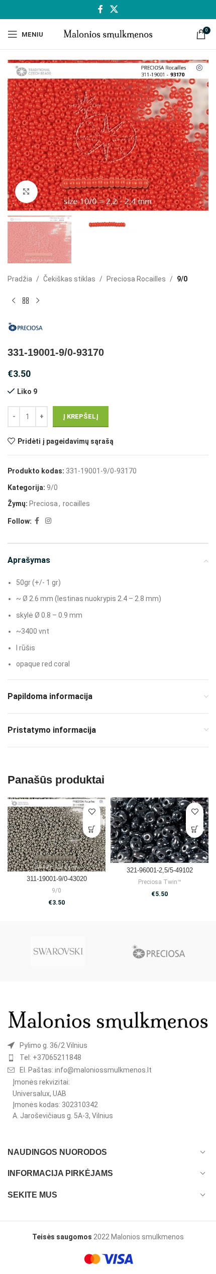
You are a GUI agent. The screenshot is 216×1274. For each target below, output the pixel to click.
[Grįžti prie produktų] (26, 301)
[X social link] (113, 9)
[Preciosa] (158, 951)
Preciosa (43, 504)
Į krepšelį (80, 416)
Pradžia (20, 279)
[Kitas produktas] (38, 301)
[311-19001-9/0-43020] (56, 834)
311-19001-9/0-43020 (57, 879)
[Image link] (108, 1020)
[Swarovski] (58, 951)
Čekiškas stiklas (69, 279)
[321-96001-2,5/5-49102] (159, 830)
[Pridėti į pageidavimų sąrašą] (91, 811)
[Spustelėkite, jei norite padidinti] (26, 191)
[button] (91, 829)
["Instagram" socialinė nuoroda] (48, 521)
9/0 (182, 279)
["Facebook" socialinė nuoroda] (100, 9)
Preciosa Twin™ (159, 882)
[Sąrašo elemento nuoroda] (108, 1045)
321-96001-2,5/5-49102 (160, 870)
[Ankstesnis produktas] (14, 301)
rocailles (76, 504)
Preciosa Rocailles (136, 279)
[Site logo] (108, 34)
